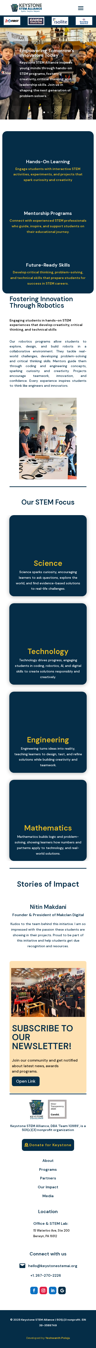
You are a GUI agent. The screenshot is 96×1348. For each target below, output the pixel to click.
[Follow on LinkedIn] (52, 1290)
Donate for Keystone (50, 1144)
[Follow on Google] (62, 1290)
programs (42, 341)
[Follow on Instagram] (43, 1290)
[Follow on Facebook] (34, 1290)
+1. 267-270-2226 (45, 1275)
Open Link (25, 1081)
